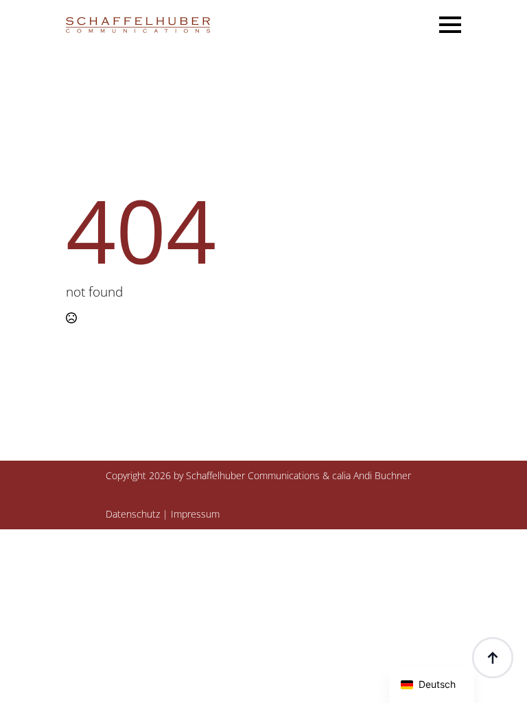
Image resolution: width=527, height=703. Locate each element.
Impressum (195, 513)
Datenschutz (133, 513)
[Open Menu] (450, 25)
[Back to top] (492, 657)
